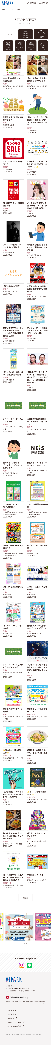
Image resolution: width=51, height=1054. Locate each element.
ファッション (25, 37)
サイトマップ (12, 1010)
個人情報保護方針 (14, 1026)
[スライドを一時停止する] (25, 944)
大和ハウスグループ (15, 1022)
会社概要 (10, 1018)
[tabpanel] (25, 476)
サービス (43, 49)
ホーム (4, 9)
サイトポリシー (13, 1014)
